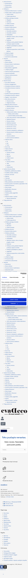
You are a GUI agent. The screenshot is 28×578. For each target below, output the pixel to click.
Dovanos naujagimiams (10, 84)
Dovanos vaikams (11, 136)
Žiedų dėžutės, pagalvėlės (11, 67)
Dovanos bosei (10, 101)
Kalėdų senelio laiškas (13, 113)
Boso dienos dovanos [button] (10, 99)
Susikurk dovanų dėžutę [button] (9, 169)
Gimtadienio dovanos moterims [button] (12, 88)
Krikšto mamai (10, 158)
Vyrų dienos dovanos (10, 82)
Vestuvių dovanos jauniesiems (12, 71)
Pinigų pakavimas (8, 200)
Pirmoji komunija (9, 55)
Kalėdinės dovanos (11, 119)
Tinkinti (13, 303)
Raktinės (7, 176)
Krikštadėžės (10, 34)
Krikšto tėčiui (10, 167)
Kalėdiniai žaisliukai (11, 123)
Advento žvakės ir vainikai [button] (11, 196)
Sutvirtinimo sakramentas (11, 56)
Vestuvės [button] (6, 58)
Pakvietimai (8, 60)
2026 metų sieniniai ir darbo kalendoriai (16, 117)
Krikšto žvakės (10, 14)
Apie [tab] (23, 277)
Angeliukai (9, 47)
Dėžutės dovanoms (9, 185)
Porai (8, 145)
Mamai (8, 154)
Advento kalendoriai (11, 198)
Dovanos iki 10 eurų (11, 128)
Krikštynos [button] (6, 9)
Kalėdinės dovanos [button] (9, 110)
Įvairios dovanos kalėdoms (13, 137)
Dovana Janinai (8, 3)
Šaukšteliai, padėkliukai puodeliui (13, 170)
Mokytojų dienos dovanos (13, 106)
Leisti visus (14, 299)
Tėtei (8, 163)
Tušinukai (7, 178)
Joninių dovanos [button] (7, 1)
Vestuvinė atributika (9, 73)
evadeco (4, 485)
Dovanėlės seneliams (12, 31)
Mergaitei (9, 20)
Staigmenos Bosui (11, 102)
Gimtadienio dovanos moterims (12, 86)
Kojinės (7, 194)
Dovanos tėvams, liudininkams (12, 64)
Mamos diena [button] (8, 150)
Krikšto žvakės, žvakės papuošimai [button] (13, 12)
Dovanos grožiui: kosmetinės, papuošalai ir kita (16, 183)
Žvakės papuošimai (11, 16)
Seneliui (8, 165)
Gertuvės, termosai (9, 174)
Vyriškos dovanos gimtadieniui (12, 93)
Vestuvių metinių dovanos (11, 75)
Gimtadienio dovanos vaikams (12, 95)
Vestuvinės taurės (9, 66)
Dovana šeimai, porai (12, 124)
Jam (7, 143)
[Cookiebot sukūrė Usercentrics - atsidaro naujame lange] (20, 273)
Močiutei (9, 156)
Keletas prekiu (8, 7)
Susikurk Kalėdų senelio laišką (15, 115)
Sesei (8, 90)
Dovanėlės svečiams (11, 33)
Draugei (8, 91)
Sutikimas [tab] (4, 277)
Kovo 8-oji (7, 147)
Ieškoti (4, 430)
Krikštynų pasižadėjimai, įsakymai (14, 45)
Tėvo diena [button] (7, 159)
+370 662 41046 (10, 497)
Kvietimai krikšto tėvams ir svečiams (13, 10)
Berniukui (9, 21)
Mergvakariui (8, 77)
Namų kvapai (8, 187)
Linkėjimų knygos (9, 53)
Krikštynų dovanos (9, 25)
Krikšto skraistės (10, 23)
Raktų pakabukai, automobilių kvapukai (14, 181)
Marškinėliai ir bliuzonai (10, 189)
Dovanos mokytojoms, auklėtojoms (15, 130)
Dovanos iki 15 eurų (11, 126)
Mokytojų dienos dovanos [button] (11, 104)
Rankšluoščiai (8, 191)
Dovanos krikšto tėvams (10, 27)
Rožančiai (9, 40)
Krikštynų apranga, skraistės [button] (11, 18)
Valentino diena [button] (8, 139)
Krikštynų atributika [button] (9, 29)
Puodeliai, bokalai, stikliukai (11, 172)
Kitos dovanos (8, 180)
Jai (7, 141)
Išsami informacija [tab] (14, 277)
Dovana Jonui (8, 5)
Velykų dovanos (9, 148)
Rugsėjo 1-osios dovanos (11, 97)
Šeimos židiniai (8, 62)
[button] (14, 203)
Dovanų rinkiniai (10, 108)
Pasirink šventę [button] (7, 80)
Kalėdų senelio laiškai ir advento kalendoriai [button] (17, 112)
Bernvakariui (8, 78)
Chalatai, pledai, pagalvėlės (11, 193)
